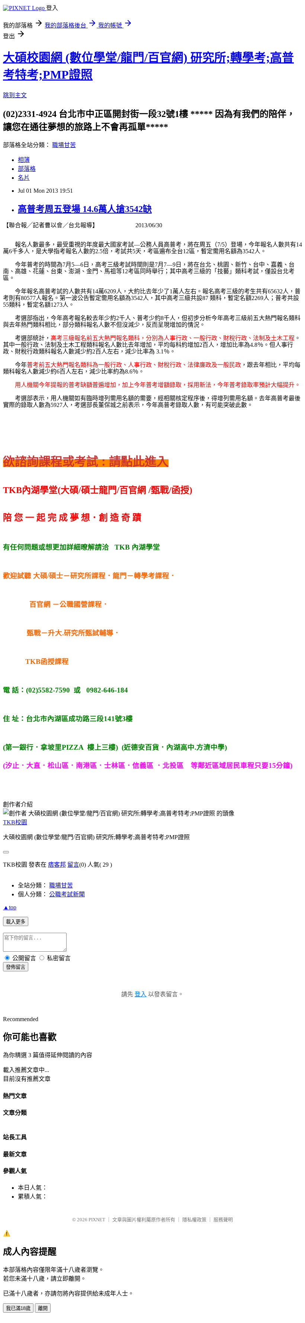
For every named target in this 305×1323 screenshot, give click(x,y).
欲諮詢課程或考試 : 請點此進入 (85, 461)
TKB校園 (15, 822)
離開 (43, 1308)
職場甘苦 (64, 145)
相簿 (24, 160)
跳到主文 (15, 95)
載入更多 (15, 922)
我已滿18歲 (18, 1308)
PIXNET (97, 1219)
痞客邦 (57, 864)
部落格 (27, 169)
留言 (73, 864)
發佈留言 (15, 967)
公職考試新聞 (67, 894)
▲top (9, 907)
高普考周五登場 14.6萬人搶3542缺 (85, 209)
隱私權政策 (194, 1219)
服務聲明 (223, 1219)
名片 (24, 178)
